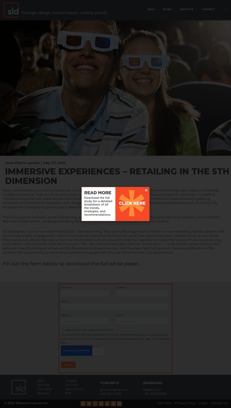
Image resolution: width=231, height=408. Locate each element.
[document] (115, 204)
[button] (146, 190)
